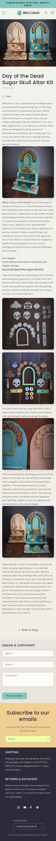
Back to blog (30, 630)
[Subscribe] (47, 739)
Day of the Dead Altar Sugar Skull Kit (23, 269)
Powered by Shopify (39, 835)
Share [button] (8, 96)
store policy (15, 796)
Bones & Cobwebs (22, 835)
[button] (3, 13)
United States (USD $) (26, 826)
